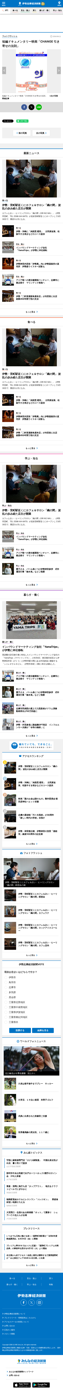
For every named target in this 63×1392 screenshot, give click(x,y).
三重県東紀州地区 (18, 1017)
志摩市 (12, 987)
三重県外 (13, 1022)
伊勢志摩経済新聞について (14, 1314)
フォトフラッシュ (9, 36)
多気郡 (12, 992)
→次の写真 (54, 96)
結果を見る (43, 1030)
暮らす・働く (44, 10)
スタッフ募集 (9, 1334)
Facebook (24, 1302)
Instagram (39, 1302)
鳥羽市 (12, 982)
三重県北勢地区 (17, 1002)
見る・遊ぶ (25, 10)
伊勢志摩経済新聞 (29, 4)
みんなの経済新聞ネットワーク (31, 1361)
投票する (20, 1030)
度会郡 (12, 997)
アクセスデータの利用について (16, 1322)
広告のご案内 (9, 1330)
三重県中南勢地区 (18, 1007)
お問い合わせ (9, 1326)
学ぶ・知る (57, 10)
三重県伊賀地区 (17, 1012)
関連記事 (5, 98)
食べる (15, 10)
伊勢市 (12, 977)
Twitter (31, 1302)
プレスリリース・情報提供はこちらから (20, 1318)
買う (34, 10)
